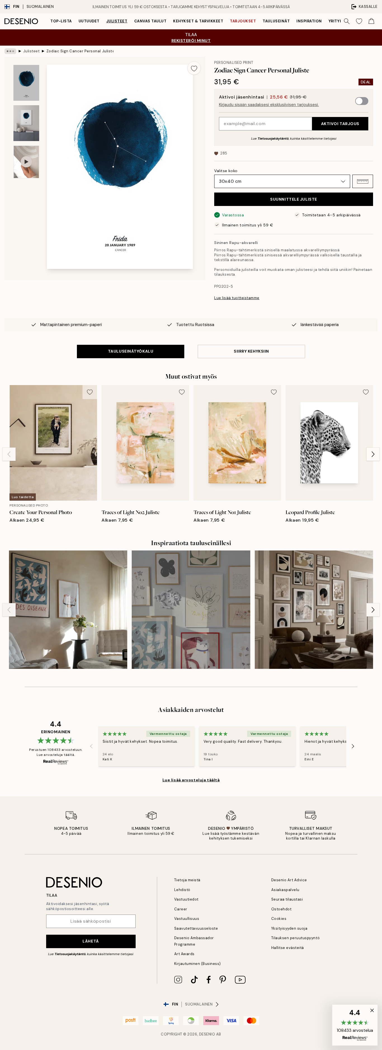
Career (180, 909)
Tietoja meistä (187, 880)
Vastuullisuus (186, 918)
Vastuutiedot (186, 899)
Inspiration (309, 21)
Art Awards (184, 953)
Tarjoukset (243, 21)
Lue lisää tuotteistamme (237, 298)
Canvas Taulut (150, 21)
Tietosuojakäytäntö (273, 138)
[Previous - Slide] (9, 454)
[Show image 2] (26, 123)
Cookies (279, 918)
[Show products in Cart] (371, 21)
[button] (362, 181)
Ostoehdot (281, 909)
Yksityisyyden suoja (289, 928)
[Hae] (347, 21)
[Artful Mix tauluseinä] (191, 609)
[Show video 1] (26, 162)
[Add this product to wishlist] (194, 68)
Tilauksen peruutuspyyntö (295, 938)
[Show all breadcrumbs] (10, 51)
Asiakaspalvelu (285, 889)
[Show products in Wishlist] (359, 21)
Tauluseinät (276, 21)
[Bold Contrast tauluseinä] (68, 609)
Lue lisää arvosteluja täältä (191, 779)
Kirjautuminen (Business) (197, 963)
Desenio (207, 1034)
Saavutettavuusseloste (196, 928)
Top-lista (61, 21)
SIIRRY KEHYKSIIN (251, 351)
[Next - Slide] (373, 454)
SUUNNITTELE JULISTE (293, 199)
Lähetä (90, 941)
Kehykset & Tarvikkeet (198, 21)
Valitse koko (226, 170)
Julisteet (117, 21)
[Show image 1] (26, 83)
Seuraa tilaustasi (287, 899)
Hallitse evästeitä (287, 947)
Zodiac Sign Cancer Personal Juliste (80, 51)
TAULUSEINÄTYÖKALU (131, 351)
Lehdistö (182, 889)
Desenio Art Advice (289, 880)
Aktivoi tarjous (340, 123)
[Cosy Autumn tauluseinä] (314, 609)
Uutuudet (89, 21)
